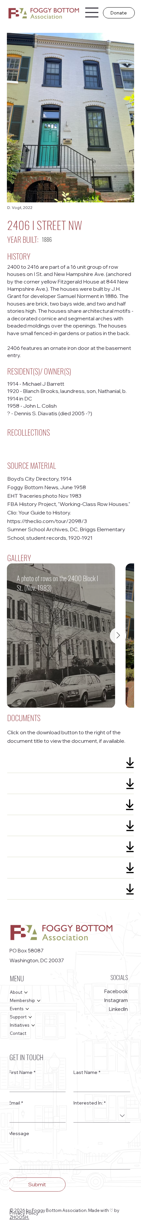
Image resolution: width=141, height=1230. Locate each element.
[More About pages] (26, 992)
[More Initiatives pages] (33, 1025)
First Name (22, 1072)
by (116, 1210)
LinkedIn (118, 1009)
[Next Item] (118, 635)
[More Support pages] (30, 1017)
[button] (118, 12)
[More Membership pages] (38, 1000)
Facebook (116, 991)
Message (19, 1133)
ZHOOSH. (19, 1217)
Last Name (86, 1072)
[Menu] (92, 12)
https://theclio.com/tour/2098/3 (47, 521)
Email (16, 1103)
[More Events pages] (27, 1009)
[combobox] (102, 1116)
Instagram (116, 1000)
